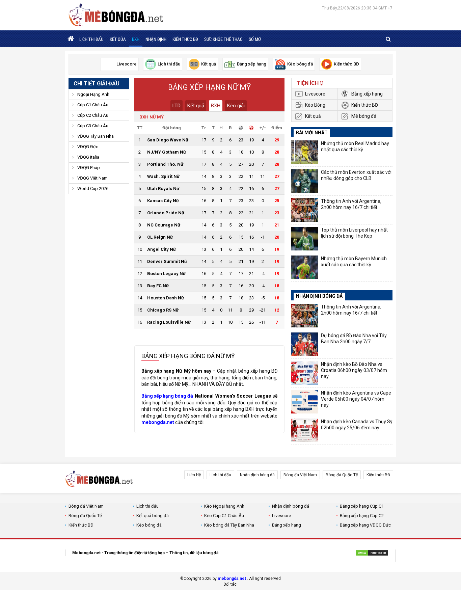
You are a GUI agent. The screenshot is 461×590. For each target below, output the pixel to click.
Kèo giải (236, 106)
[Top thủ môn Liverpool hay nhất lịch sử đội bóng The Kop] (304, 238)
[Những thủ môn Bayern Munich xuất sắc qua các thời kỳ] (304, 267)
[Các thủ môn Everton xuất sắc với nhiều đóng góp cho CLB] (304, 181)
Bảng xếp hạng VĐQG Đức (365, 525)
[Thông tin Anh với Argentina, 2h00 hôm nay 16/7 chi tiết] (304, 210)
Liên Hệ (194, 475)
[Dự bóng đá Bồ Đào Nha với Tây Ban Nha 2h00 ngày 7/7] (304, 344)
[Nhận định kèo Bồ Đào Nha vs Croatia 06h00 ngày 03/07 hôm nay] (304, 373)
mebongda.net (232, 578)
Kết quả (195, 106)
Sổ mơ (255, 39)
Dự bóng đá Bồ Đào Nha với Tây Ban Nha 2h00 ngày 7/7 (354, 338)
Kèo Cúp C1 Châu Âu (224, 515)
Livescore (315, 94)
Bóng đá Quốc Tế (342, 475)
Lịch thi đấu (91, 39)
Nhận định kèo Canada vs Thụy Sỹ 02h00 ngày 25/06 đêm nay (356, 424)
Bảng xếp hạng (367, 94)
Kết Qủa (118, 39)
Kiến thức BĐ (185, 39)
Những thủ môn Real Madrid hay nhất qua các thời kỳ (355, 146)
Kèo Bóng (315, 105)
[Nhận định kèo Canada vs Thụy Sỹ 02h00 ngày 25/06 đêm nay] (304, 430)
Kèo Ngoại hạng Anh (224, 506)
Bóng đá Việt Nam (300, 475)
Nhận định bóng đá (257, 475)
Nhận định (155, 39)
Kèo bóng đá (149, 525)
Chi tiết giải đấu (96, 83)
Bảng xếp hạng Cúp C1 (362, 506)
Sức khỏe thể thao (223, 39)
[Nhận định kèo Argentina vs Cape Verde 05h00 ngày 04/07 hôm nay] (304, 401)
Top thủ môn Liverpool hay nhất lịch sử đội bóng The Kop (354, 233)
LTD (176, 106)
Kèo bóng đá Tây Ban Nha (229, 525)
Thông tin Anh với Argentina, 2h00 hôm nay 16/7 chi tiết (351, 204)
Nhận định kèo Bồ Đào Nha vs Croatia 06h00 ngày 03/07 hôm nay (354, 370)
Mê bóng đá (363, 116)
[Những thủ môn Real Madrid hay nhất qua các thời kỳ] (304, 152)
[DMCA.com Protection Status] (372, 553)
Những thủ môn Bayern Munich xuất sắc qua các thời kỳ (354, 261)
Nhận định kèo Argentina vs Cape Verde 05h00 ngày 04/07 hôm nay (356, 399)
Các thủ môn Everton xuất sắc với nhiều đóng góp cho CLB (356, 175)
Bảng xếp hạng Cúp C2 (362, 515)
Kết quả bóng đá (152, 515)
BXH (135, 39)
